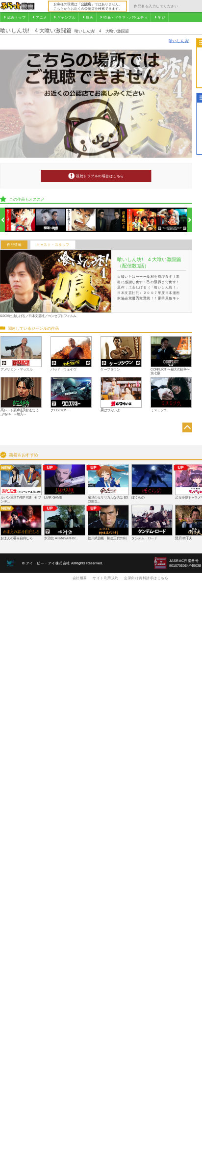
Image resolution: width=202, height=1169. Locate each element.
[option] (20, 220)
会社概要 (80, 578)
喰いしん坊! (179, 40)
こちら (58, 8)
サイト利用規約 (106, 578)
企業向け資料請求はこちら (146, 578)
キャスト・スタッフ (53, 245)
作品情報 (14, 245)
